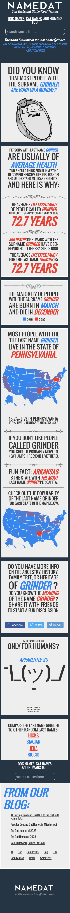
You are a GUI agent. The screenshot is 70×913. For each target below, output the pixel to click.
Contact (44, 894)
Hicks (33, 735)
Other (32, 858)
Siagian (33, 741)
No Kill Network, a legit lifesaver (28, 843)
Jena (34, 748)
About (51, 894)
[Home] (34, 889)
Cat (20, 852)
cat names (34, 18)
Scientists (46, 858)
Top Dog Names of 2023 (23, 830)
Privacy (37, 894)
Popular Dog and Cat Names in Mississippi (34, 824)
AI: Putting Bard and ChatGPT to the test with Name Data (35, 816)
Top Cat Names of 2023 (23, 837)
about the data (35, 50)
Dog (46, 852)
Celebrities (33, 852)
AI (12, 852)
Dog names (16, 18)
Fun (55, 852)
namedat (25, 894)
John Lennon (17, 858)
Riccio (33, 754)
